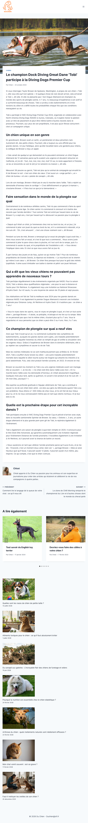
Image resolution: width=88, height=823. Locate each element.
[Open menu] (83, 6)
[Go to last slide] (6, 540)
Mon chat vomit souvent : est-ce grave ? (20, 764)
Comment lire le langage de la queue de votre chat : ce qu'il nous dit (22, 490)
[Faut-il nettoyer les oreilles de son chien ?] (44, 782)
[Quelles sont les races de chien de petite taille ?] (44, 589)
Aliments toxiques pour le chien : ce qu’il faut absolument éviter (30, 635)
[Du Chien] (8, 7)
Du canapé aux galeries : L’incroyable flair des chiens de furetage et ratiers (35, 668)
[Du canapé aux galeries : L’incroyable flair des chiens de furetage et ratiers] (44, 653)
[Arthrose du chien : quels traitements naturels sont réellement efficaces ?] (44, 718)
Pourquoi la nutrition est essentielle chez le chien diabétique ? (29, 700)
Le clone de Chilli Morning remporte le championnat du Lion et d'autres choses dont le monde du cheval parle (65, 492)
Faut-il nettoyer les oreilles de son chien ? (21, 796)
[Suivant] (82, 540)
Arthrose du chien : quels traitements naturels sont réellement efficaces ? (34, 732)
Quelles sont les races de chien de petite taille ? (23, 603)
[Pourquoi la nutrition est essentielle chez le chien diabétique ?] (44, 686)
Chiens (8, 70)
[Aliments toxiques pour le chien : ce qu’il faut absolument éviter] (44, 621)
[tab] (39, 566)
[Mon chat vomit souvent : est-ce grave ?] (44, 750)
